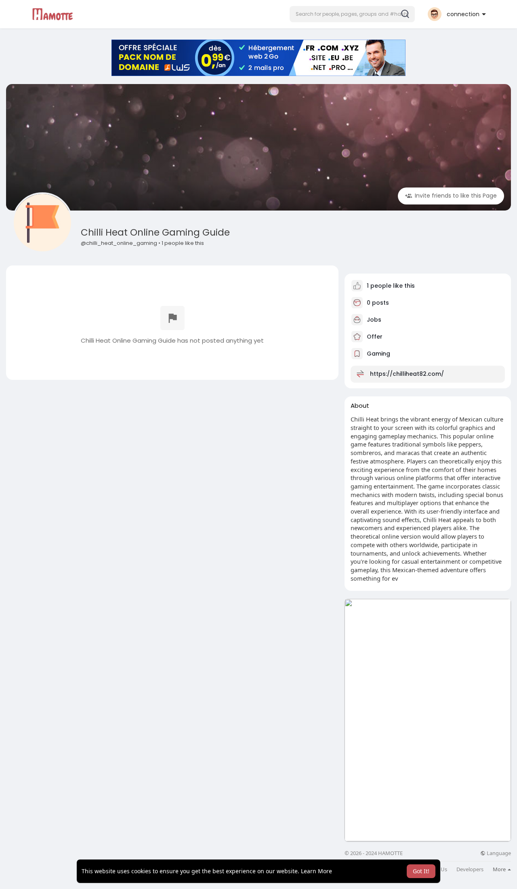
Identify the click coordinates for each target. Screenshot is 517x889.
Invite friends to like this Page (455, 196)
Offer (373, 337)
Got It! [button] (421, 871)
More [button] (500, 869)
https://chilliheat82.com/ (407, 374)
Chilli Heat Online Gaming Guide (155, 232)
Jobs (373, 320)
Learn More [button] (316, 871)
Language (498, 853)
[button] (352, 14)
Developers (469, 869)
